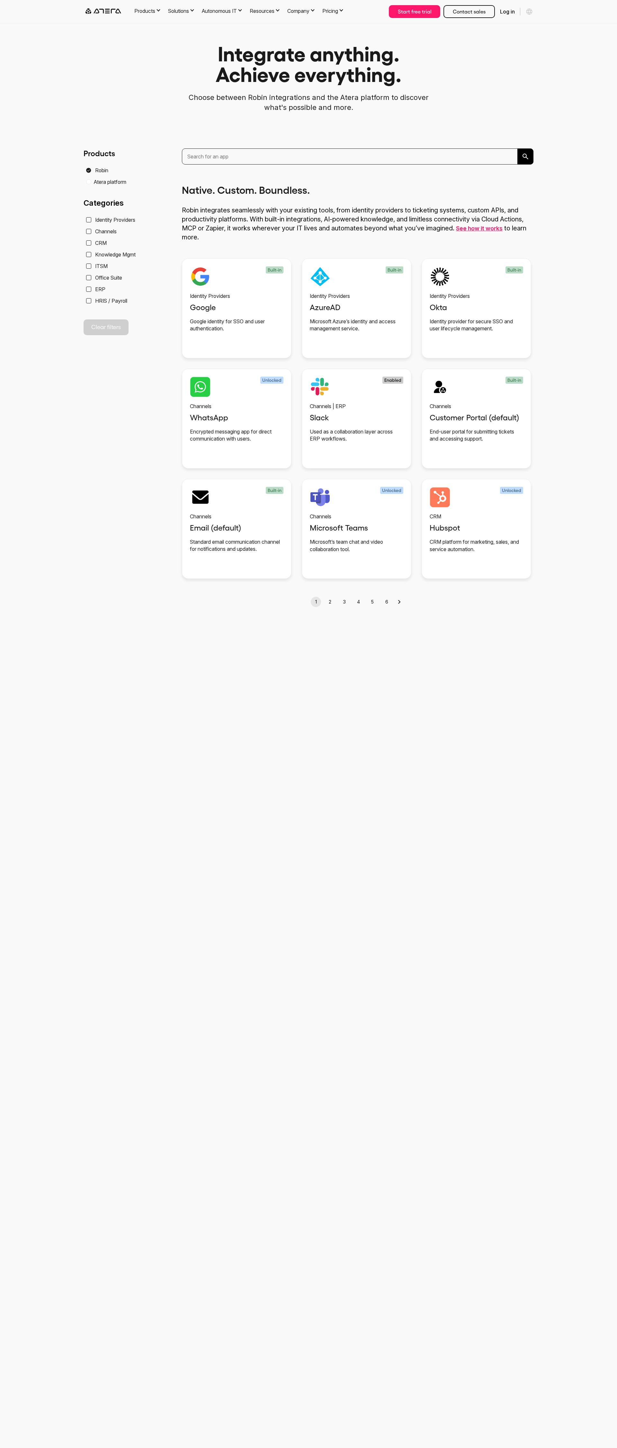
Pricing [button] (330, 11)
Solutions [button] (178, 11)
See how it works (479, 228)
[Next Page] (400, 602)
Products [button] (144, 11)
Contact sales (469, 11)
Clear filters (106, 327)
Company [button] (298, 11)
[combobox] (357, 156)
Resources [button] (262, 11)
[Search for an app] (525, 156)
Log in (507, 11)
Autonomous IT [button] (219, 11)
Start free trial (415, 11)
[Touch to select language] (529, 11)
